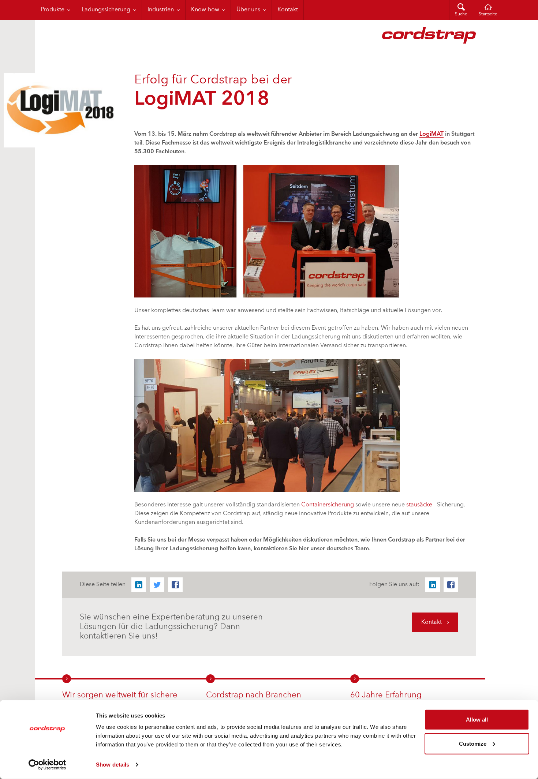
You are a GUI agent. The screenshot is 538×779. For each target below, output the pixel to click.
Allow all (477, 719)
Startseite (488, 14)
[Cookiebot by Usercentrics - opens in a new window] (47, 764)
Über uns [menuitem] (248, 10)
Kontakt (431, 622)
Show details (112, 764)
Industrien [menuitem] (160, 10)
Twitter (157, 584)
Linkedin (138, 584)
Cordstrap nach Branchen (253, 695)
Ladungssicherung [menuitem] (106, 10)
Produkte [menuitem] (52, 10)
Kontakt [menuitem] (287, 10)
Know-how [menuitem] (205, 10)
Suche (461, 14)
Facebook (175, 584)
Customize (472, 743)
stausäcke (419, 505)
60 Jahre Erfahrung (386, 695)
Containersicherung (327, 505)
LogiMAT (431, 134)
